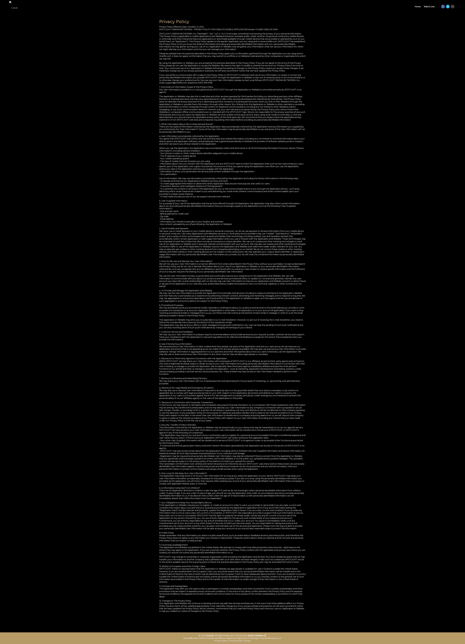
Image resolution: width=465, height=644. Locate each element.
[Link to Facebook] (443, 6)
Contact (247, 641)
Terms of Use (235, 641)
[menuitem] (417, 6)
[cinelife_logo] (13, 6)
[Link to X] (448, 6)
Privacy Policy (220, 641)
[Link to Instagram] (452, 6)
